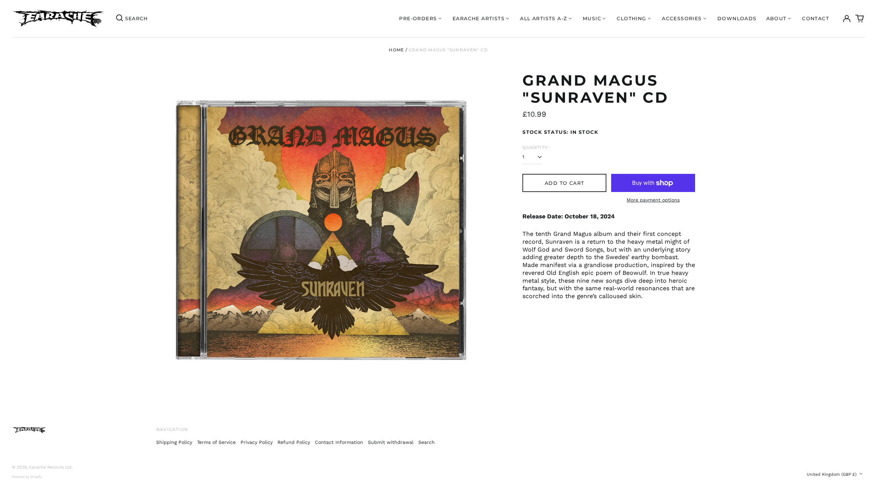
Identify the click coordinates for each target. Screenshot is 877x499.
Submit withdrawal (390, 442)
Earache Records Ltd (50, 467)
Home (396, 49)
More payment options (653, 200)
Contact (815, 18)
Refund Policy (293, 442)
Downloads (737, 18)
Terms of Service (216, 442)
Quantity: (535, 147)
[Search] (119, 18)
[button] (859, 18)
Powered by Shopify (27, 476)
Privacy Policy (256, 442)
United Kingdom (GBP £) (832, 474)
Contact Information (339, 442)
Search (426, 442)
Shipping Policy (174, 442)
